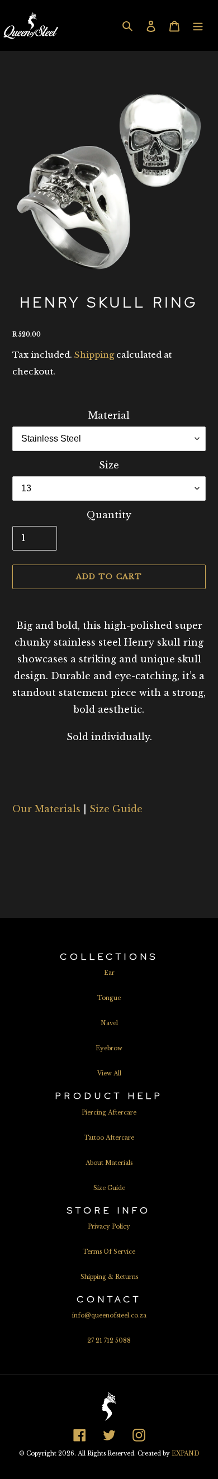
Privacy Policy (109, 1226)
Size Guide (116, 808)
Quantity (109, 514)
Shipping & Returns (109, 1277)
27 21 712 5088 (109, 1340)
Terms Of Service (109, 1251)
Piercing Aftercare (109, 1112)
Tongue (109, 998)
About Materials (109, 1163)
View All (109, 1073)
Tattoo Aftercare (109, 1137)
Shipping (94, 354)
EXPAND (186, 1453)
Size (109, 465)
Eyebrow (109, 1048)
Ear (109, 972)
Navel (109, 1023)
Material (109, 415)
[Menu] (198, 25)
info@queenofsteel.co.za (109, 1315)
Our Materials (46, 808)
